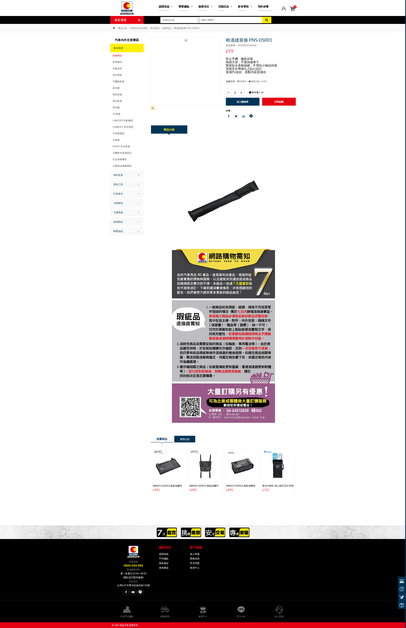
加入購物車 (243, 101)
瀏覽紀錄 (185, 439)
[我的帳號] (283, 10)
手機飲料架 (118, 81)
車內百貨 (155, 28)
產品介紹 (122, 28)
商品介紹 (169, 129)
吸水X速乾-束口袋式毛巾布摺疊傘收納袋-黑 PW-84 (278, 487)
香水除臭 (117, 100)
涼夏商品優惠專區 (122, 165)
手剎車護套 (118, 133)
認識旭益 (164, 553)
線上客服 (195, 553)
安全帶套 (117, 74)
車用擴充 (117, 61)
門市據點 (164, 558)
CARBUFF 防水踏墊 (123, 126)
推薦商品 (162, 439)
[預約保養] (401, 597)
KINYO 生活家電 (121, 146)
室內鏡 (116, 107)
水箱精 (116, 139)
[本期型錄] (401, 605)
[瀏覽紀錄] (401, 589)
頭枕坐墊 (117, 94)
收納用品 (166, 28)
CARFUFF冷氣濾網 (123, 120)
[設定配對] (401, 581)
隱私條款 (164, 563)
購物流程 (195, 558)
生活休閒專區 (120, 159)
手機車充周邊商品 (122, 152)
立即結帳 (279, 101)
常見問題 (195, 563)
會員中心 (195, 567)
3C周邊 (116, 113)
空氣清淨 (117, 68)
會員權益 (164, 567)
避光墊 (116, 87)
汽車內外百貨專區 (139, 28)
